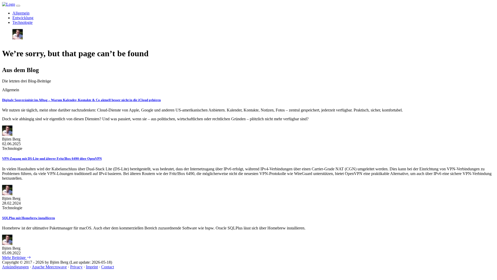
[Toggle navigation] (18, 5)
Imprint (92, 267)
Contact (107, 267)
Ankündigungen (15, 267)
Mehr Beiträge (14, 257)
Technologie (22, 22)
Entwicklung (22, 18)
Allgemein (21, 13)
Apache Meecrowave (49, 267)
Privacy (76, 267)
